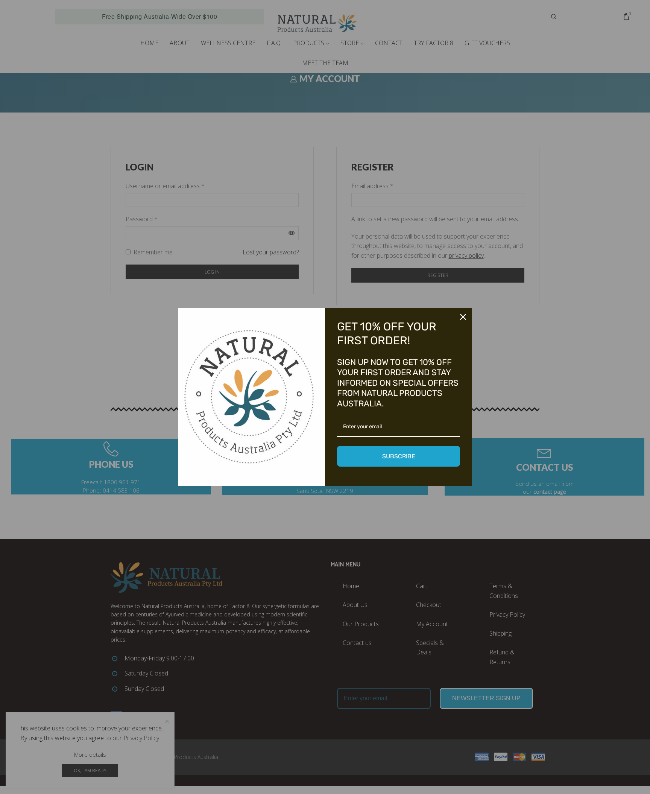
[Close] (463, 317)
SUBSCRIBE (398, 456)
